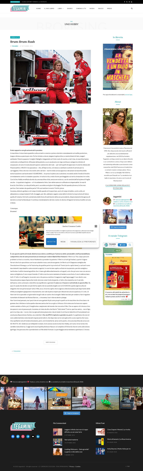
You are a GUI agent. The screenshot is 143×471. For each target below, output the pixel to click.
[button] (96, 226)
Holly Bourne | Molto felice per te (119, 449)
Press (109, 8)
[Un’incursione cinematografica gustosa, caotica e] (110, 216)
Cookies (77, 466)
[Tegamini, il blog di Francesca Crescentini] (19, 8)
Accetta (51, 242)
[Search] (131, 8)
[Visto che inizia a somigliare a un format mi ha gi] (59, 398)
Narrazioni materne (71, 440)
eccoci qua (128, 94)
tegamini (15, 46)
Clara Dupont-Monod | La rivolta (34, 2)
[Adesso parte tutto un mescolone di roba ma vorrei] (83, 398)
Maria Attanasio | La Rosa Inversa (119, 439)
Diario (70, 8)
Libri (60, 8)
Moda (92, 8)
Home (38, 8)
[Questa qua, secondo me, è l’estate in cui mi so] (107, 398)
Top (128, 466)
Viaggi (101, 8)
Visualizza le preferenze (83, 242)
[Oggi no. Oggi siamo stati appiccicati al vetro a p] (125, 216)
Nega (63, 242)
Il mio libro (49, 8)
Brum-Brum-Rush (22, 42)
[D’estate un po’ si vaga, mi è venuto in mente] (131, 398)
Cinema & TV (81, 8)
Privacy (72, 466)
